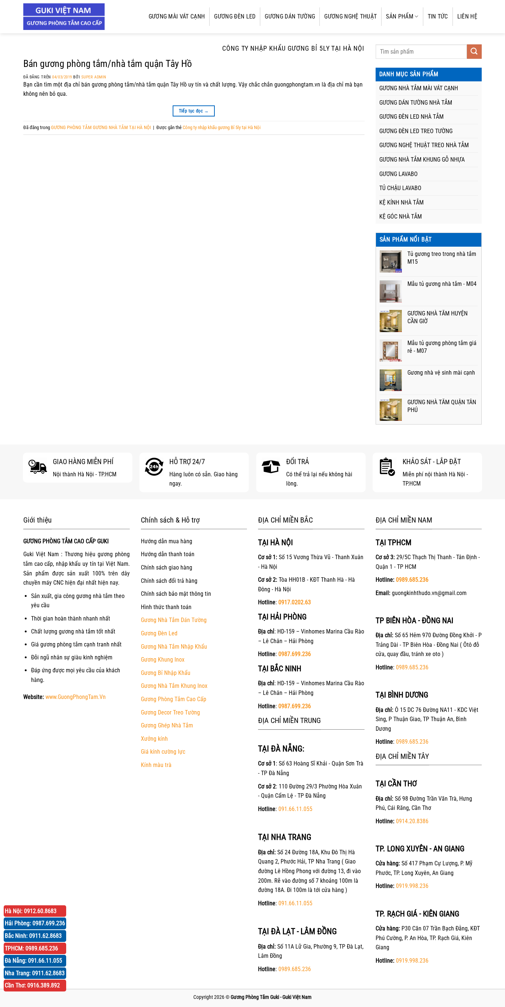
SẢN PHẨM (399, 16)
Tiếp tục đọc (194, 111)
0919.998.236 (412, 885)
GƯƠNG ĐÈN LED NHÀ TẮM (411, 116)
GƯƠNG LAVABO (398, 174)
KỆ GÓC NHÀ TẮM (400, 216)
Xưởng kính (154, 738)
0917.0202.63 (294, 602)
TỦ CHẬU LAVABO (400, 188)
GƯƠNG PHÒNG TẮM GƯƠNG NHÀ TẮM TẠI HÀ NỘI (101, 127)
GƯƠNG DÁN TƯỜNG (290, 16)
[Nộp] (474, 51)
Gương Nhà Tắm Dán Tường (174, 620)
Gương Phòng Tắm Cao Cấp (173, 699)
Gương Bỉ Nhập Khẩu (165, 672)
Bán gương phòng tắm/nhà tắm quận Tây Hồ (107, 63)
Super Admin (93, 77)
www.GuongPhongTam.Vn (75, 696)
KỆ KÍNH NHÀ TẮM (401, 202)
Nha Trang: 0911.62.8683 (35, 973)
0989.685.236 (294, 969)
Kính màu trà (156, 764)
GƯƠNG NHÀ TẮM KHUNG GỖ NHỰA (422, 159)
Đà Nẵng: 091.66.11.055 (33, 960)
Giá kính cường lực (163, 751)
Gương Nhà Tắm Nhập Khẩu (174, 646)
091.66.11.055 (295, 808)
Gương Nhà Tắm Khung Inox (174, 685)
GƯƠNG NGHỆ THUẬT (350, 16)
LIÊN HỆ (467, 16)
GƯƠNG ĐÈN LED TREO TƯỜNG (416, 131)
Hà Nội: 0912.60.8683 (31, 911)
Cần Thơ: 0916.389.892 (32, 985)
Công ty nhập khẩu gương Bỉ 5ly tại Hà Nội (222, 127)
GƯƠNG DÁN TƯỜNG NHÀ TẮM (415, 102)
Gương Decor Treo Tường (170, 712)
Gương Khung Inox (162, 659)
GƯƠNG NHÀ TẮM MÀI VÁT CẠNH (418, 88)
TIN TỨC (438, 16)
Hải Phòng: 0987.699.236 (35, 923)
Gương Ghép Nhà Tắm (167, 725)
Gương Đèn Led (159, 633)
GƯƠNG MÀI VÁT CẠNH (177, 16)
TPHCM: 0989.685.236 (31, 948)
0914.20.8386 (412, 821)
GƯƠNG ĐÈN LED (234, 16)
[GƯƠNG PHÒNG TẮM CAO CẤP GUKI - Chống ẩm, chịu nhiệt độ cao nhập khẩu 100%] (64, 16)
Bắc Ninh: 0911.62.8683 (33, 935)
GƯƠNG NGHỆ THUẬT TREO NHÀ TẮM (424, 145)
